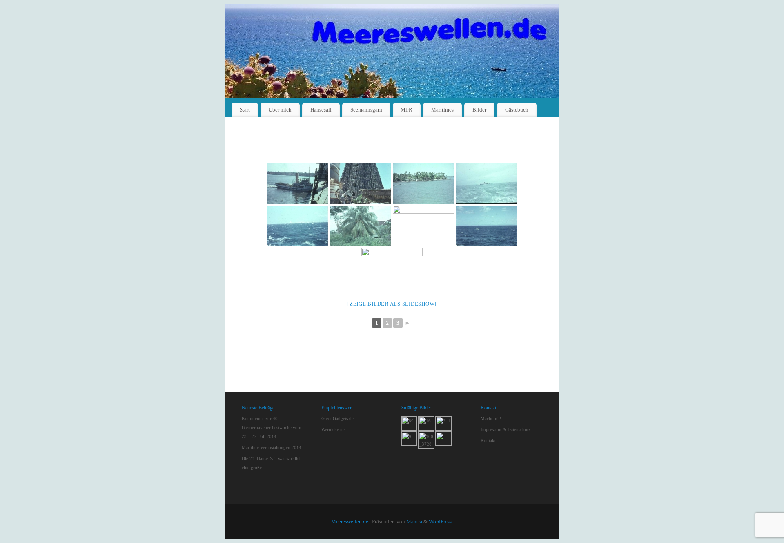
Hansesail (321, 110)
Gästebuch (516, 110)
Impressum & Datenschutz (505, 429)
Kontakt (488, 440)
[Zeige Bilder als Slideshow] (392, 304)
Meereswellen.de (349, 522)
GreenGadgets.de (337, 418)
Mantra (414, 522)
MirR (406, 110)
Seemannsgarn (366, 110)
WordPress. (441, 522)
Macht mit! (491, 418)
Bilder (479, 110)
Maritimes (442, 110)
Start (245, 110)
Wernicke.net (333, 429)
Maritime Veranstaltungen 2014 (271, 447)
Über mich (280, 110)
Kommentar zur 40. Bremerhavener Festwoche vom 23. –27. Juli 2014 (271, 427)
